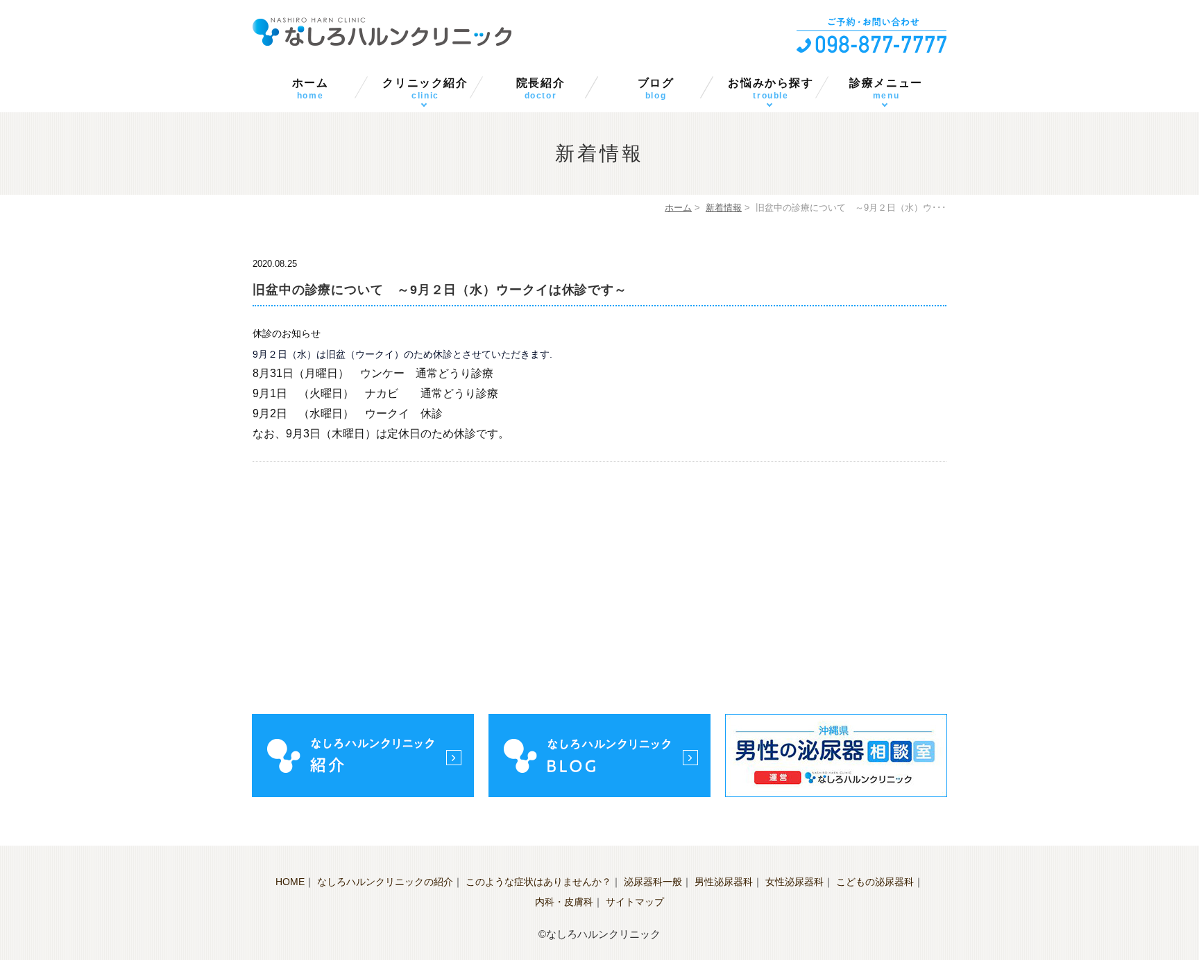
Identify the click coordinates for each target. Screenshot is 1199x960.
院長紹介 (540, 89)
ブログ (656, 89)
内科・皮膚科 (564, 901)
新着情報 (724, 207)
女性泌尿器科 (794, 881)
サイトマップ (635, 901)
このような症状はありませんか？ (538, 881)
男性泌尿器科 (724, 881)
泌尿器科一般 (653, 881)
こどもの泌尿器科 (875, 881)
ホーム (310, 89)
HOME (290, 881)
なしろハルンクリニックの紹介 (385, 881)
